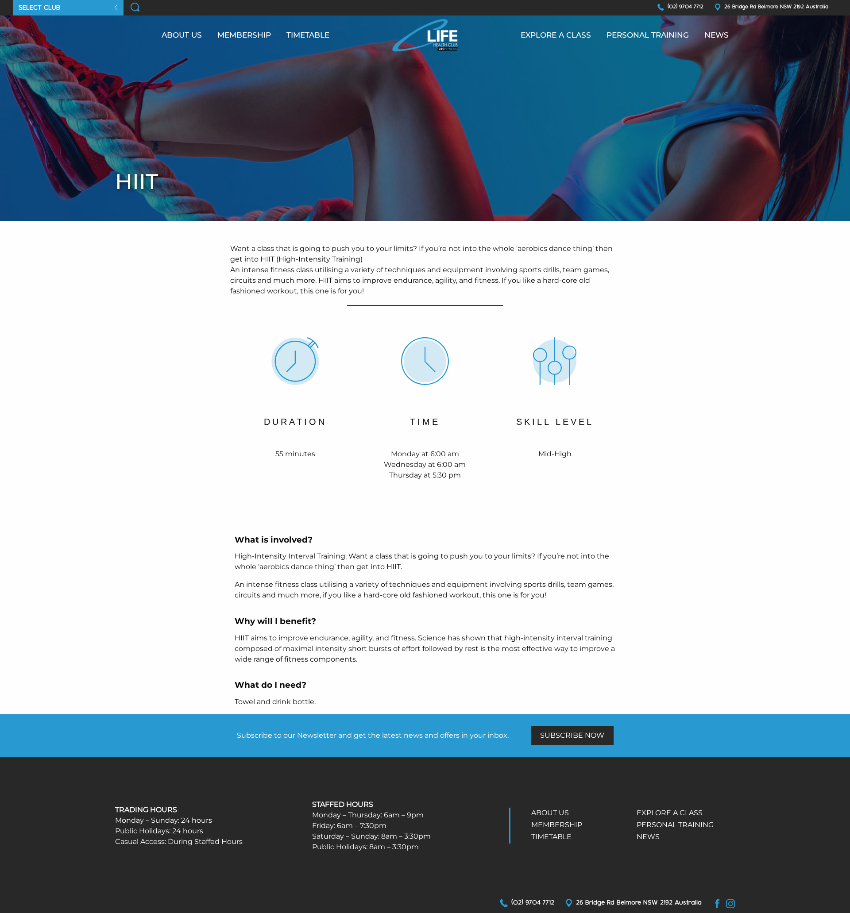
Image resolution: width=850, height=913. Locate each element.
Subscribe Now (572, 735)
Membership (244, 35)
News (716, 35)
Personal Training (648, 35)
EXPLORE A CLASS (556, 35)
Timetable (307, 35)
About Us (182, 35)
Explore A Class (670, 813)
